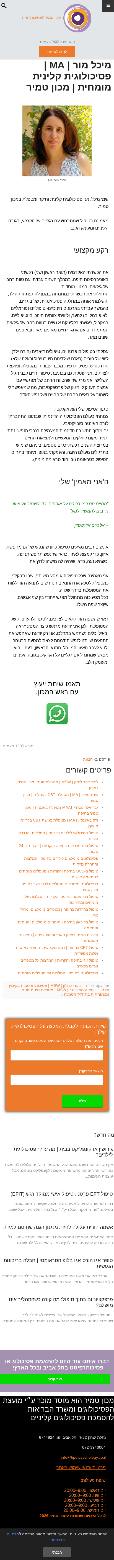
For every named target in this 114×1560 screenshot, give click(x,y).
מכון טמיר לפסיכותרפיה (41, 17)
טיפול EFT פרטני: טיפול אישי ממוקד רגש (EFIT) (62, 1194)
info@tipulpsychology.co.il (83, 1457)
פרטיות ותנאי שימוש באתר (81, 1467)
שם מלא (94, 1046)
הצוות (88, 759)
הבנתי (57, 1552)
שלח (82, 1101)
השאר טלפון (91, 1071)
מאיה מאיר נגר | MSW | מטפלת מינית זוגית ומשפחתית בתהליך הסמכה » (65, 992)
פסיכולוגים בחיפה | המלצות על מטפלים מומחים (58, 973)
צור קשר (55, 1379)
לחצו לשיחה (57, 51)
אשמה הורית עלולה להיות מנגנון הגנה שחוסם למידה (58, 1227)
